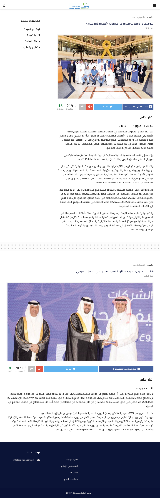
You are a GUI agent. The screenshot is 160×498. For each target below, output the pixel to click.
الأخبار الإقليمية (138, 17)
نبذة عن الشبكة (32, 29)
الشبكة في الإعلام (69, 466)
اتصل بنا (74, 473)
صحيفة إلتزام (72, 459)
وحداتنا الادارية (32, 41)
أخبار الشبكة (33, 35)
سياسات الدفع (71, 479)
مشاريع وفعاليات (31, 47)
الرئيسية (150, 17)
